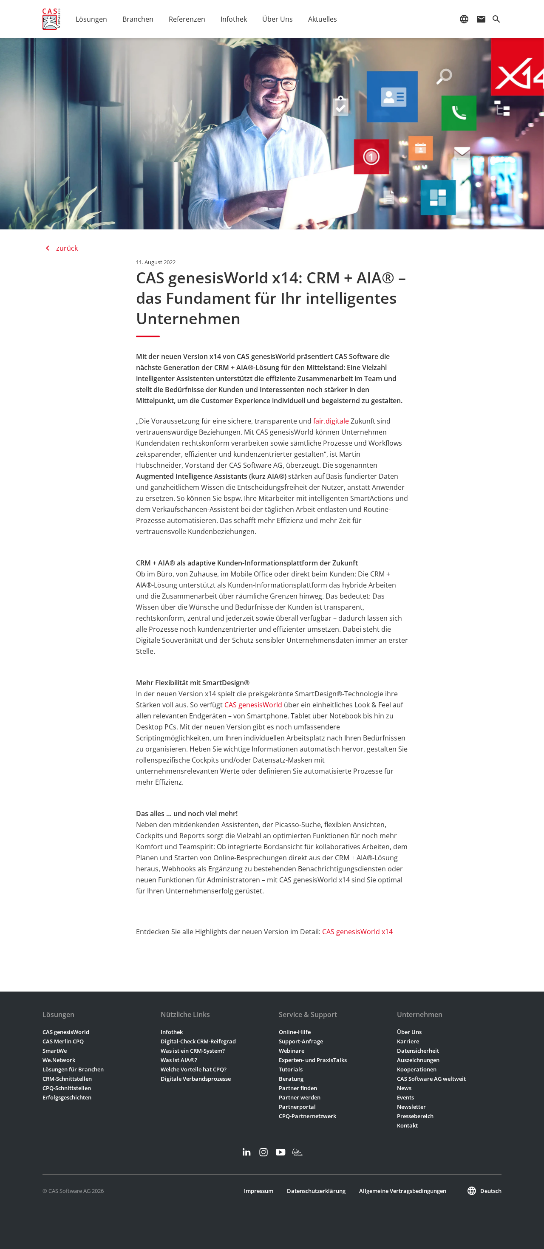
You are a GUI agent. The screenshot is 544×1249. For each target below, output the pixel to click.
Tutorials (291, 1069)
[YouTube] (280, 1152)
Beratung (291, 1078)
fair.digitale (331, 421)
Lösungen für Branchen (73, 1069)
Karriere (408, 1041)
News (404, 1088)
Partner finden (298, 1088)
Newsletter (411, 1107)
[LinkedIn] (246, 1152)
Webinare (291, 1050)
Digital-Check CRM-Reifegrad (198, 1041)
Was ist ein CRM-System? (193, 1050)
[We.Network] (297, 1152)
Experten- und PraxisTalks (313, 1060)
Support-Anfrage (301, 1041)
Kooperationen (416, 1069)
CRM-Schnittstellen (67, 1078)
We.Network (58, 1060)
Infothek (172, 1032)
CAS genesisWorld (253, 704)
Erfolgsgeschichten (66, 1097)
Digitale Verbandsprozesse (196, 1078)
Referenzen (187, 19)
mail (481, 19)
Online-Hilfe (295, 1032)
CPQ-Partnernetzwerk (307, 1116)
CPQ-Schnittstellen (66, 1088)
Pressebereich (415, 1116)
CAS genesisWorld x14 (357, 931)
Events (405, 1097)
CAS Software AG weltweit (431, 1078)
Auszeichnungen (418, 1060)
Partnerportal (297, 1107)
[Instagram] (263, 1152)
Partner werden (299, 1097)
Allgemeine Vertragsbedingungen (402, 1191)
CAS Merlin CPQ (63, 1041)
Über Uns (409, 1032)
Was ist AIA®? (179, 1060)
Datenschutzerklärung (316, 1191)
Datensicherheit (418, 1050)
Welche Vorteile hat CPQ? (194, 1069)
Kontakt (407, 1125)
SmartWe (54, 1050)
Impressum (258, 1191)
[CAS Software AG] (51, 19)
